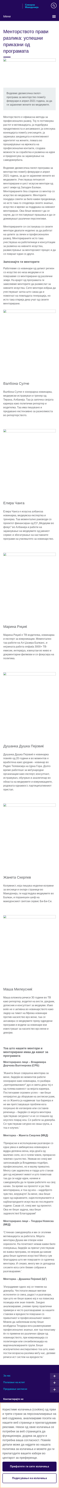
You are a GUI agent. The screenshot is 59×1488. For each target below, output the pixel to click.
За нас (7, 1375)
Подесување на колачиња (29, 1478)
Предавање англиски (15, 1389)
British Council (11, 6)
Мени (7, 16)
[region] (29, 1445)
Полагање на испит (14, 1382)
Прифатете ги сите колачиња (29, 1466)
